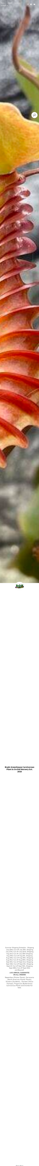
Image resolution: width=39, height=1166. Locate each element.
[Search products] (34, 115)
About (10, 3)
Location (17, 3)
